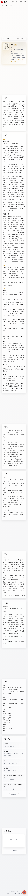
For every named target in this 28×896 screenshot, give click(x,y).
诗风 (13, 38)
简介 (4, 38)
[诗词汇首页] (4, 2)
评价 (8, 38)
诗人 (17, 2)
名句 (21, 2)
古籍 (25, 2)
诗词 (13, 2)
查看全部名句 (14, 850)
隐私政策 (14, 893)
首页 (3, 5)
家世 (22, 38)
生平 (18, 38)
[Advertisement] (14, 22)
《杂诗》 (15, 61)
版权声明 (20, 893)
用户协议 (8, 893)
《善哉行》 (18, 59)
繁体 (18, 891)
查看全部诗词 (14, 794)
